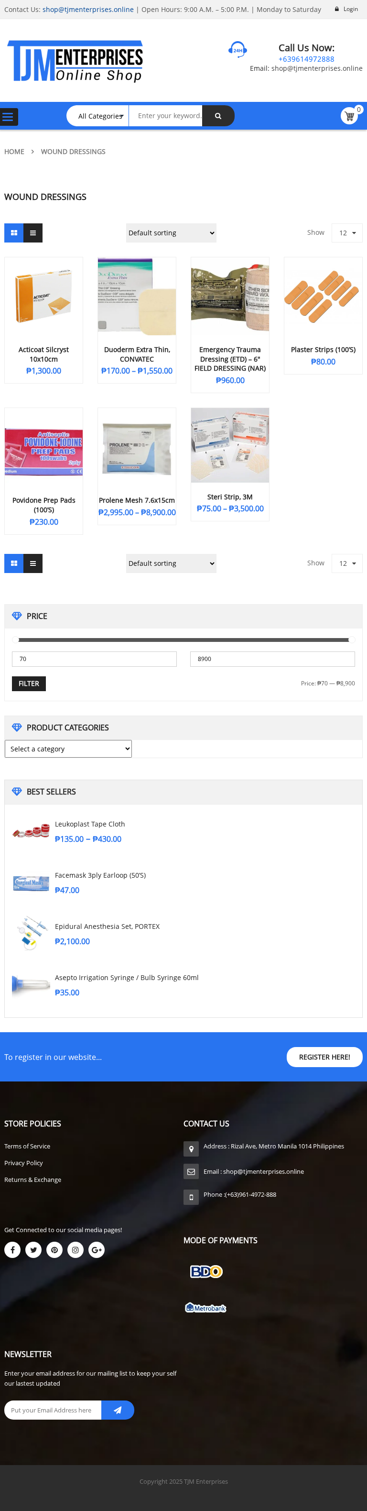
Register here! (324, 1056)
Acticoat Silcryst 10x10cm (44, 354)
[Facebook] (12, 1250)
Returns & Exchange (32, 1179)
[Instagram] (75, 1250)
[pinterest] (54, 1250)
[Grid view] (13, 233)
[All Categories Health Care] (102, 115)
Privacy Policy (23, 1162)
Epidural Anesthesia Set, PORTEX (107, 926)
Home (14, 151)
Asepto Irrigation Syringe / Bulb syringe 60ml (127, 977)
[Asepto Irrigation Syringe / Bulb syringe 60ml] (31, 984)
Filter (29, 683)
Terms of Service (27, 1146)
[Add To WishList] (162, 368)
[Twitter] (33, 1250)
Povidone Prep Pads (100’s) (44, 505)
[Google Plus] (96, 1250)
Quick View (44, 278)
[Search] (218, 115)
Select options (128, 368)
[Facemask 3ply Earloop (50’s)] (31, 882)
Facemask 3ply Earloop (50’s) (100, 875)
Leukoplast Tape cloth (90, 823)
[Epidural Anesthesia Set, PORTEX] (31, 933)
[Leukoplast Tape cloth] (31, 831)
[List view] (33, 233)
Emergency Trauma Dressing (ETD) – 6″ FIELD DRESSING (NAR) (230, 359)
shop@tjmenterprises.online (88, 9)
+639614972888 (307, 59)
